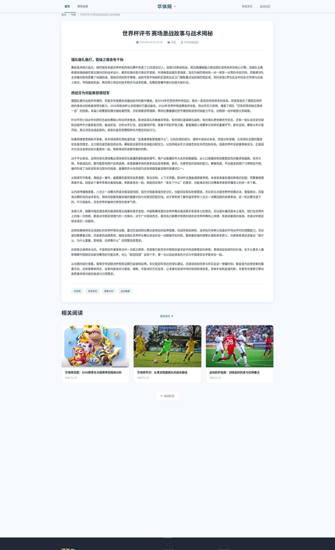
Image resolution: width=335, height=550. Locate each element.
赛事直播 (82, 6)
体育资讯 (247, 6)
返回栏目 (169, 396)
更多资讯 (165, 316)
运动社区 (265, 6)
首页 (67, 6)
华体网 (167, 6)
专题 (73, 14)
